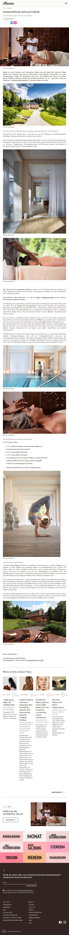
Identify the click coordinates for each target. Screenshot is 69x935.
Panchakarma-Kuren (47, 297)
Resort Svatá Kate (19, 80)
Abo (30, 923)
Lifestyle (32, 907)
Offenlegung (7, 912)
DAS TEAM (6, 902)
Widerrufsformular (10, 915)
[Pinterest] (15, 22)
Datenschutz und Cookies (12, 917)
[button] (3, 931)
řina (26, 80)
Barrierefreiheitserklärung (13, 920)
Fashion (31, 904)
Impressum (6, 907)
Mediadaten (7, 904)
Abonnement (10, 820)
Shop (30, 920)
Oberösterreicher (35, 912)
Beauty (9, 8)
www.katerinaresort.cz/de (35, 660)
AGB (4, 910)
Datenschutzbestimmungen (25, 890)
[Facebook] (12, 22)
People (31, 910)
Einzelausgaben (34, 917)
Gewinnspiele (33, 915)
